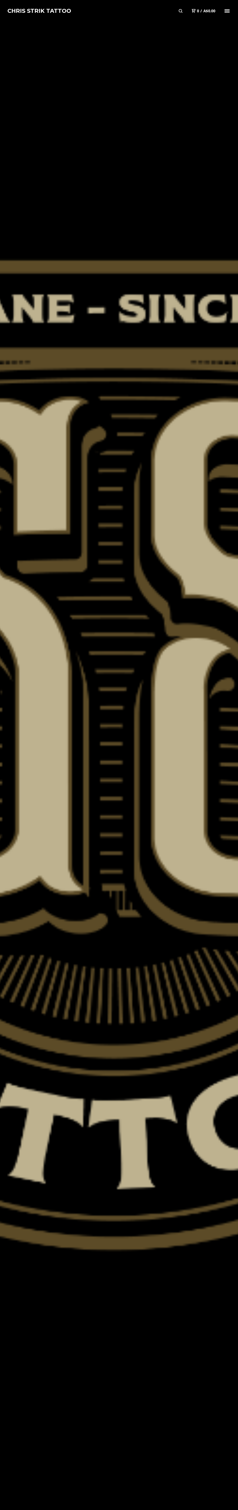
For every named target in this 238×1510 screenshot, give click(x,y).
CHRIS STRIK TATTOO (39, 10)
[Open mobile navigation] (227, 11)
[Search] (180, 11)
